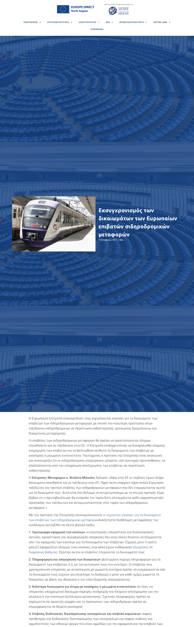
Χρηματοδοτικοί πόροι (131, 22)
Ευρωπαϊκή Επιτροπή (58, 22)
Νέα (108, 22)
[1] (37, 547)
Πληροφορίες (30, 22)
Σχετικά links (160, 22)
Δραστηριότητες (87, 22)
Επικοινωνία (97, 29)
